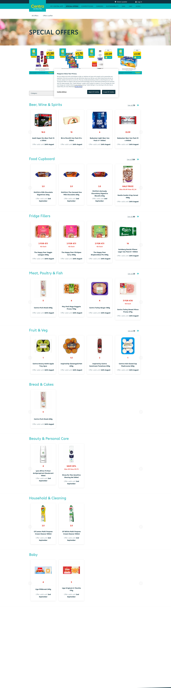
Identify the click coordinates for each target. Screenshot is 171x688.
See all (131, 105)
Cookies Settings (61, 92)
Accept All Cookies (108, 92)
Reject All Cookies (94, 92)
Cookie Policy (78, 86)
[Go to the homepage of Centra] (37, 6)
